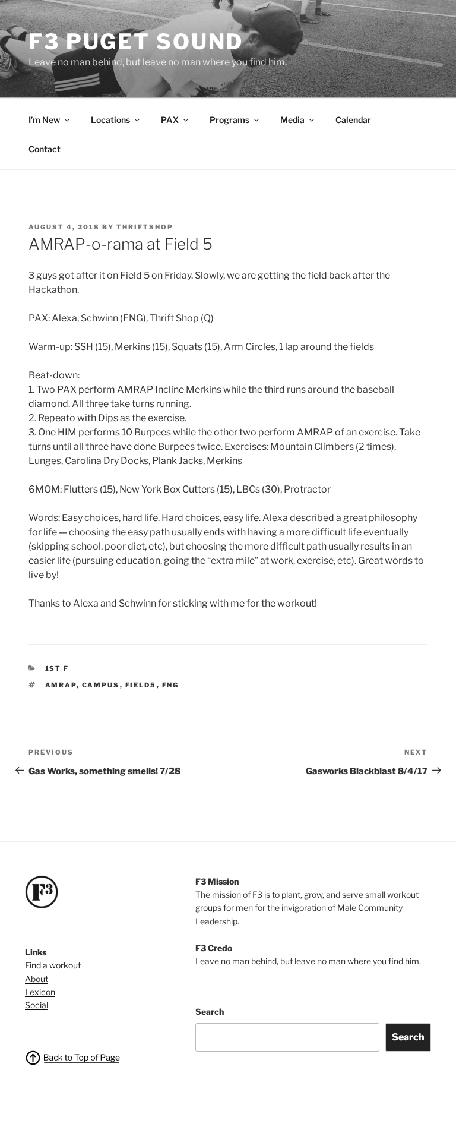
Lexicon (40, 992)
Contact (44, 149)
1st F (57, 668)
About (36, 979)
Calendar (353, 120)
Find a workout (53, 965)
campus (101, 685)
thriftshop (144, 227)
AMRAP (61, 685)
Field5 (141, 685)
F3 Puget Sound (135, 42)
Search (209, 1011)
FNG (170, 685)
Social (36, 1005)
